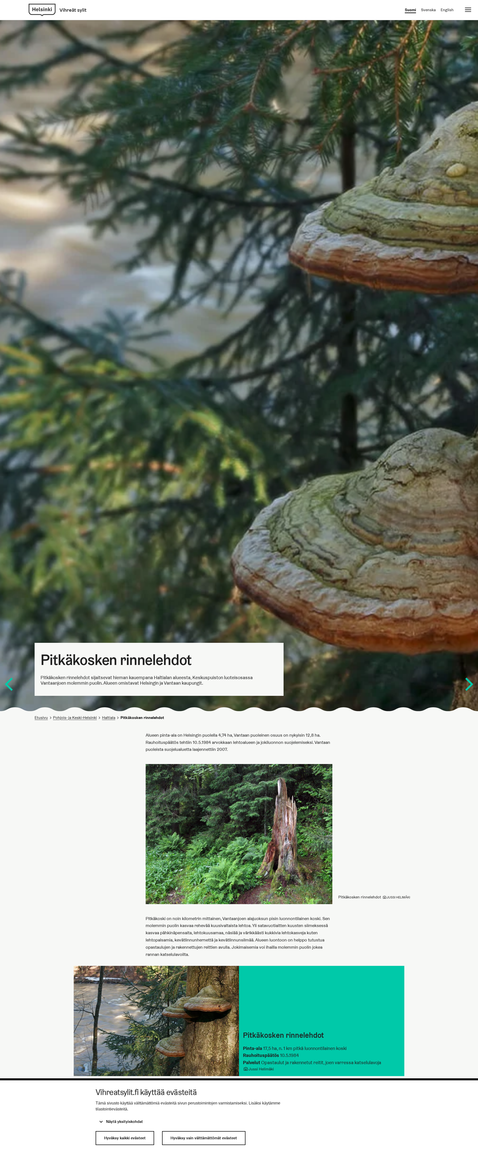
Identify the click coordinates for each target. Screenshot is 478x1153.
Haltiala (108, 717)
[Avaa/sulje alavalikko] (468, 10)
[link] (42, 10)
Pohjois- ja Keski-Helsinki (75, 717)
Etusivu (41, 717)
